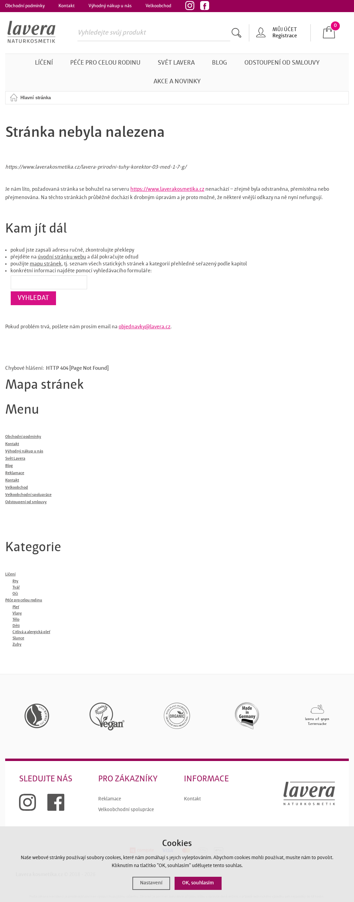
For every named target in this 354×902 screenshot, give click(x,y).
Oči (15, 594)
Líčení (44, 63)
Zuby (16, 644)
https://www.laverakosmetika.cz (167, 189)
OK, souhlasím (198, 883)
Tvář (16, 587)
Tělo (15, 620)
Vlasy (17, 613)
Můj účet (284, 29)
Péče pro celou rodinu (105, 63)
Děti (16, 626)
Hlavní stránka (35, 97)
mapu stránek (46, 264)
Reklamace (109, 799)
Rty (15, 581)
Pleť (15, 607)
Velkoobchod (158, 5)
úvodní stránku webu (62, 257)
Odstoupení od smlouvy (281, 63)
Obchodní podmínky (25, 5)
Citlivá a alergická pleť (31, 632)
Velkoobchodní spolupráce (126, 809)
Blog (219, 63)
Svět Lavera (176, 63)
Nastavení (151, 883)
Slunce (18, 638)
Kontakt (66, 5)
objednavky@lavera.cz (144, 327)
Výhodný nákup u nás (110, 5)
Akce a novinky (177, 81)
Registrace (284, 36)
